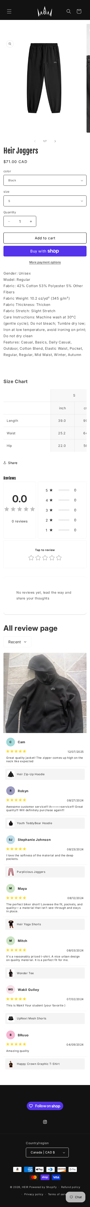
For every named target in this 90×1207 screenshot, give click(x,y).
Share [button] (13, 463)
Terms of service (59, 1194)
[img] (19, 509)
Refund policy (70, 1187)
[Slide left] (35, 141)
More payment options (45, 262)
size (6, 191)
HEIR (25, 1187)
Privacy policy (33, 1194)
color (7, 171)
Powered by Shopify (43, 1187)
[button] (9, 11)
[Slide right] (55, 141)
